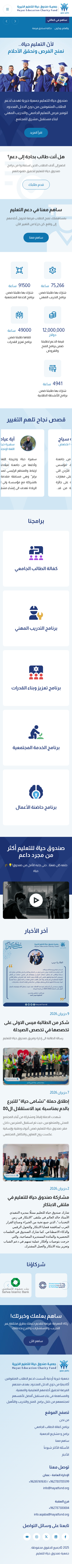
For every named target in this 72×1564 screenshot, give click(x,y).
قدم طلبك (36, 185)
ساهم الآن (36, 1341)
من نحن (64, 1420)
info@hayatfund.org (56, 1488)
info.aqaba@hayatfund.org (51, 1514)
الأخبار (65, 1454)
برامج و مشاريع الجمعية (54, 1433)
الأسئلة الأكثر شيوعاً (56, 1447)
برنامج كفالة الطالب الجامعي (51, 1426)
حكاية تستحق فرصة (59, 28)
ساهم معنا (36, 237)
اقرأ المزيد (36, 132)
